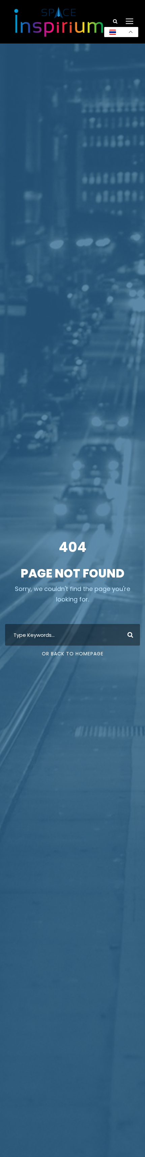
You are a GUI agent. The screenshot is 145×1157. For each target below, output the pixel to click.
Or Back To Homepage (73, 653)
